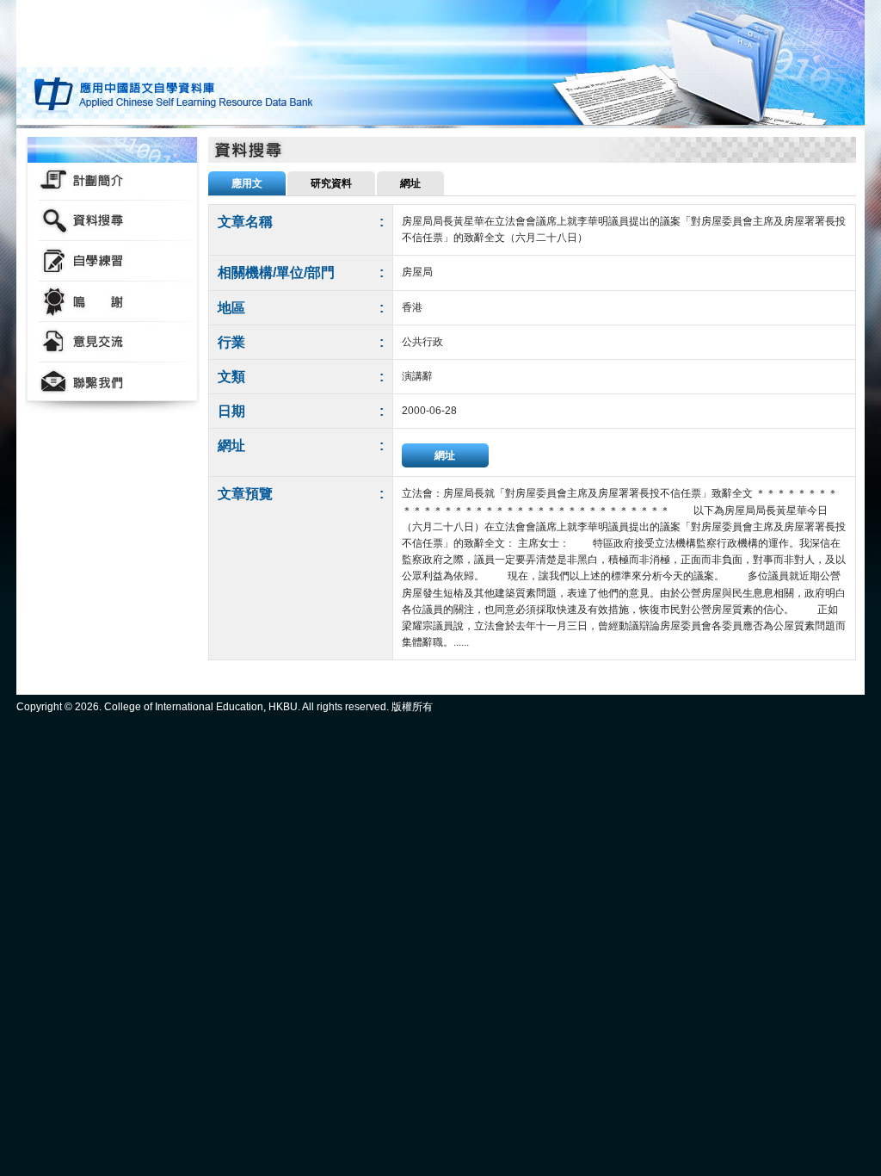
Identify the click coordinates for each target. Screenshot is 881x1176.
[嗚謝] (112, 301)
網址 (444, 455)
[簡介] (112, 180)
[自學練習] (112, 261)
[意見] (112, 342)
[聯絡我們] (112, 382)
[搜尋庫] (112, 220)
